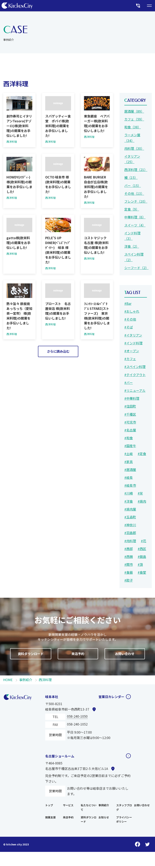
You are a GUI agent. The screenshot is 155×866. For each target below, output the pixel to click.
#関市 (128, 564)
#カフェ (130, 358)
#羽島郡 (130, 532)
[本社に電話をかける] (138, 5)
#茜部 (128, 548)
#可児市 (130, 422)
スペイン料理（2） (133, 257)
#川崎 (128, 493)
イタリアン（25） (132, 159)
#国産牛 (130, 445)
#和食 (128, 437)
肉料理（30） (134, 148)
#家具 (128, 461)
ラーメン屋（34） (132, 137)
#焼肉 (142, 501)
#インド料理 (133, 343)
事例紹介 (25, 679)
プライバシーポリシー (124, 819)
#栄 (140, 493)
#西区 (142, 548)
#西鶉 (128, 556)
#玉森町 (130, 517)
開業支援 (50, 817)
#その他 (130, 319)
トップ (49, 805)
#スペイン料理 (135, 366)
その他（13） (134, 193)
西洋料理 (45, 679)
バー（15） (132, 185)
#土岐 (128, 453)
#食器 (128, 572)
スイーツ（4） (135, 225)
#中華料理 (131, 398)
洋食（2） (131, 246)
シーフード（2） (135, 267)
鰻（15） (131, 177)
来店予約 (77, 653)
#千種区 (130, 414)
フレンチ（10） (135, 201)
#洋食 (128, 501)
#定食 (142, 453)
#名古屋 (130, 430)
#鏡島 (142, 556)
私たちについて (88, 807)
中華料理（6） (135, 217)
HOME (8, 679)
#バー (128, 382)
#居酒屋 (130, 469)
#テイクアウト (135, 374)
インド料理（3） (132, 236)
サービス (68, 805)
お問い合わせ (124, 653)
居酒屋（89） (134, 111)
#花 (143, 540)
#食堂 (142, 572)
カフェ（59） (134, 119)
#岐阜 (128, 477)
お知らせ (103, 817)
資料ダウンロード (31, 653)
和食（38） (132, 127)
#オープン (131, 350)
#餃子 (128, 580)
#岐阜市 (130, 485)
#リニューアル (135, 390)
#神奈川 (130, 524)
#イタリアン (133, 335)
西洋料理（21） (135, 169)
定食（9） (131, 209)
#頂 (140, 564)
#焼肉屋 (130, 509)
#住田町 (130, 406)
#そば (128, 327)
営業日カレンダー (111, 696)
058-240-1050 (77, 716)
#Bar (127, 303)
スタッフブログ (124, 807)
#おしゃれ (131, 311)
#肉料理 (130, 540)
